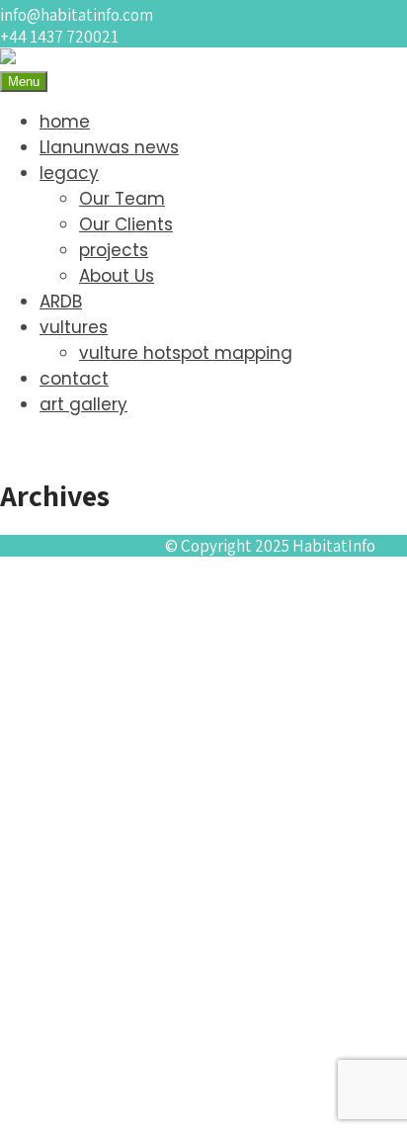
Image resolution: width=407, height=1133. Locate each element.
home (65, 121)
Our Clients (126, 224)
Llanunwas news (109, 147)
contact (74, 379)
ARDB (61, 301)
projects (113, 250)
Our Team (122, 199)
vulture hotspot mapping (185, 353)
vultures (74, 327)
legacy (69, 173)
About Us (116, 276)
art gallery (83, 404)
